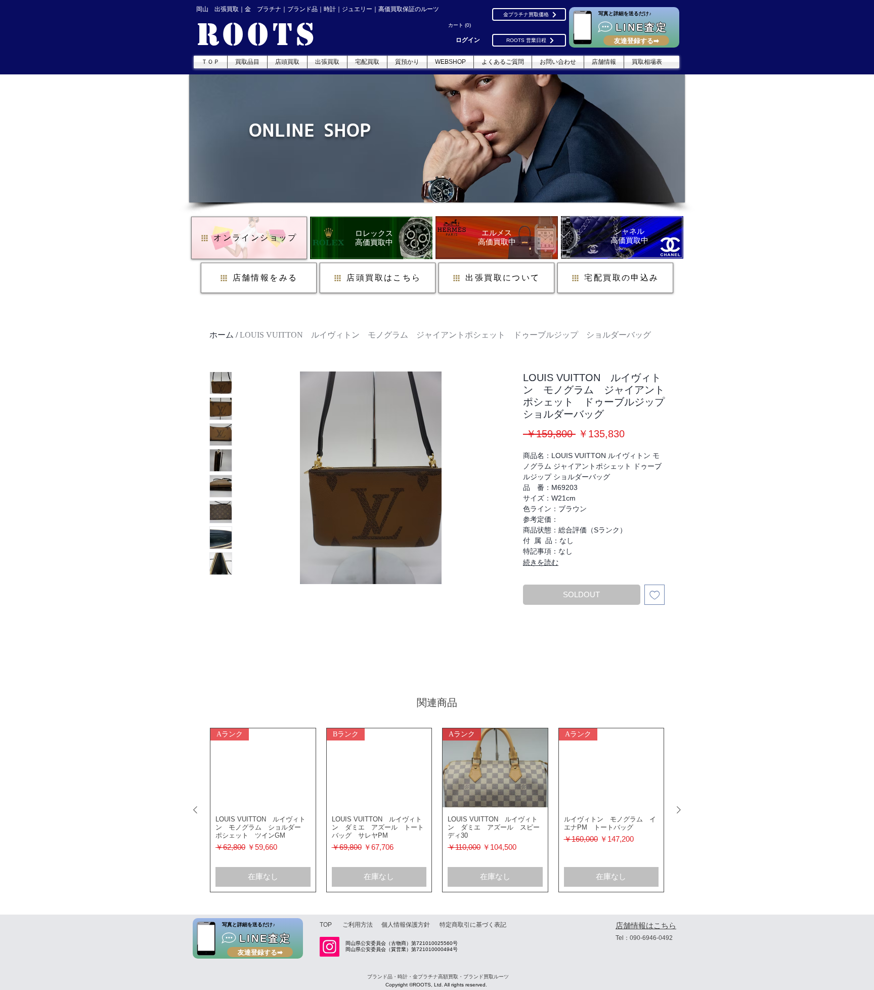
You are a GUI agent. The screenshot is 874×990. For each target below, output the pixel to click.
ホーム (221, 335)
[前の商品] (195, 810)
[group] (437, 810)
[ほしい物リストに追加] (654, 595)
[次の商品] (679, 810)
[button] (460, 25)
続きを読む (540, 562)
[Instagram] (329, 947)
